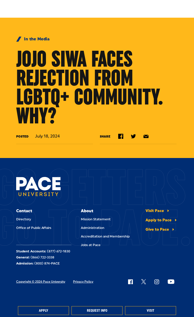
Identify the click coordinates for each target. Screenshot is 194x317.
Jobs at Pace (91, 245)
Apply (43, 310)
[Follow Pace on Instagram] (156, 281)
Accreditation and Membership (105, 236)
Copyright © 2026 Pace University (40, 281)
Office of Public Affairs (33, 228)
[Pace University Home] (38, 187)
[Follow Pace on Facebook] (130, 281)
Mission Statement (96, 219)
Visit (150, 310)
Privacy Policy (83, 281)
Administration (92, 228)
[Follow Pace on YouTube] (171, 281)
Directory (23, 219)
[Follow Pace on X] (143, 281)
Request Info (97, 310)
